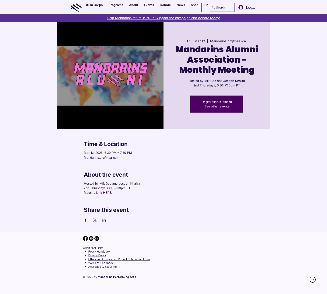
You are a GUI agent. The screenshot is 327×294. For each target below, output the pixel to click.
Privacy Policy (97, 255)
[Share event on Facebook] (85, 220)
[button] (94, 7)
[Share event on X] (95, 220)
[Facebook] (85, 238)
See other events (217, 106)
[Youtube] (91, 238)
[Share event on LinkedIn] (104, 220)
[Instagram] (96, 238)
